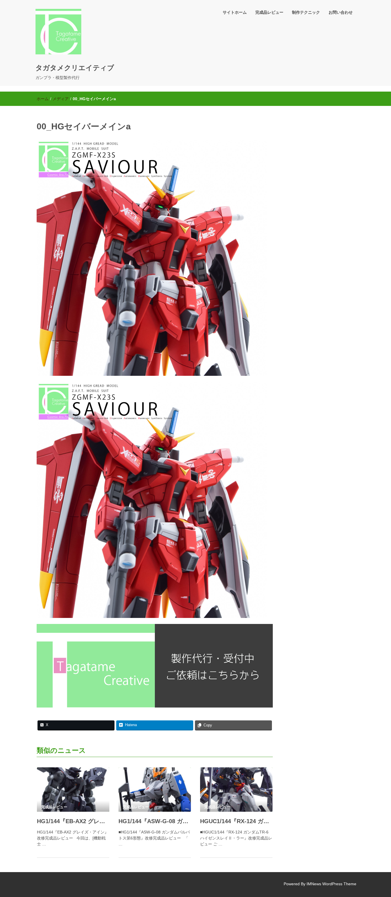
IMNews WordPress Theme (331, 884)
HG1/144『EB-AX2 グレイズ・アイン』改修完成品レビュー (73, 821)
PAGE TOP (377, 865)
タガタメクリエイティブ (74, 68)
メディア (61, 98)
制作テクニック (306, 12)
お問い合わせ (341, 12)
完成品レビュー (269, 12)
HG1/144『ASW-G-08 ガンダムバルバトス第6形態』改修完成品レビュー (155, 821)
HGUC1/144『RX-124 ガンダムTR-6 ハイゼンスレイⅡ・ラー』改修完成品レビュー (236, 821)
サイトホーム (235, 12)
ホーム (43, 98)
